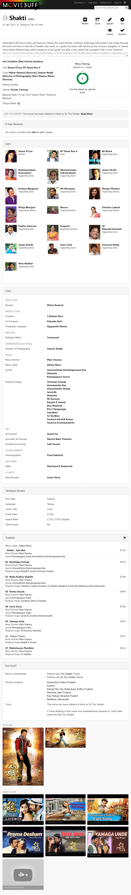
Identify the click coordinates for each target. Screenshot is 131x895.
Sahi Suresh (53, 444)
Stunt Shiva (53, 477)
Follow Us (105, 2)
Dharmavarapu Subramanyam (68, 171)
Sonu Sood (66, 244)
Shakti (17, 18)
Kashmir (51, 685)
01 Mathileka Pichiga (17, 561)
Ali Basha (107, 151)
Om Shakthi (66, 673)
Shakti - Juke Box (15, 550)
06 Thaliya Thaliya (15, 636)
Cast (8, 143)
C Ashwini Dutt (55, 316)
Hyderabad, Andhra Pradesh (61, 682)
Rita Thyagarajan (56, 409)
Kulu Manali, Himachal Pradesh (62, 695)
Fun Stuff (11, 665)
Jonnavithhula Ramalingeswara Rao (66, 369)
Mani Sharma (54, 359)
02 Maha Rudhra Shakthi (19, 576)
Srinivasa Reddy (110, 244)
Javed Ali (51, 392)
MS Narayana (67, 188)
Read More (87, 113)
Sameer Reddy (55, 348)
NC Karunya (53, 398)
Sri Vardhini (53, 415)
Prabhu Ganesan (27, 226)
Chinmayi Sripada (56, 381)
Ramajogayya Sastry (58, 376)
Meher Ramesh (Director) (23, 72)
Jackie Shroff (109, 169)
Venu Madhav (25, 263)
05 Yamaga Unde (14, 621)
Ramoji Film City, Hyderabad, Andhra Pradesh (70, 689)
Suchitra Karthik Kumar (60, 419)
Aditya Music (54, 364)
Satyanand (53, 337)
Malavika (52, 373)
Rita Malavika (54, 405)
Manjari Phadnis (111, 188)
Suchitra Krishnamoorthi (60, 422)
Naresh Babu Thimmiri (59, 439)
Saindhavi (52, 412)
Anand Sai (52, 433)
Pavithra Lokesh (111, 207)
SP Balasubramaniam (112, 227)
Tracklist (10, 537)
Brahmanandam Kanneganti (27, 171)
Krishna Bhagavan (28, 188)
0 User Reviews (14, 124)
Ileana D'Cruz (15, 67)
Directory (79, 2)
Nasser (64, 207)
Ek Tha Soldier (68, 677)
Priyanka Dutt (54, 321)
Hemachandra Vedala (58, 388)
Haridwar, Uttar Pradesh (59, 692)
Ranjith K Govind (56, 402)
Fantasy (23, 89)
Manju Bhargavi (26, 207)
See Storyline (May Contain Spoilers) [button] (23, 61)
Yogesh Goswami (39, 586)
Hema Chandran (38, 600)
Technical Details (15, 490)
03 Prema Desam (15, 591)
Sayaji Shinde (25, 244)
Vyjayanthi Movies (57, 326)
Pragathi (65, 226)
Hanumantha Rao (56, 385)
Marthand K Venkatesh (59, 466)
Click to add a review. (40, 132)
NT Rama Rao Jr (31, 67)
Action (14, 89)
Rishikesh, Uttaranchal (58, 699)
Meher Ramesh (55, 305)
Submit (92, 2)
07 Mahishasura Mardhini (19, 648)
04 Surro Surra (13, 606)
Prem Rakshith (55, 455)
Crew (8, 291)
